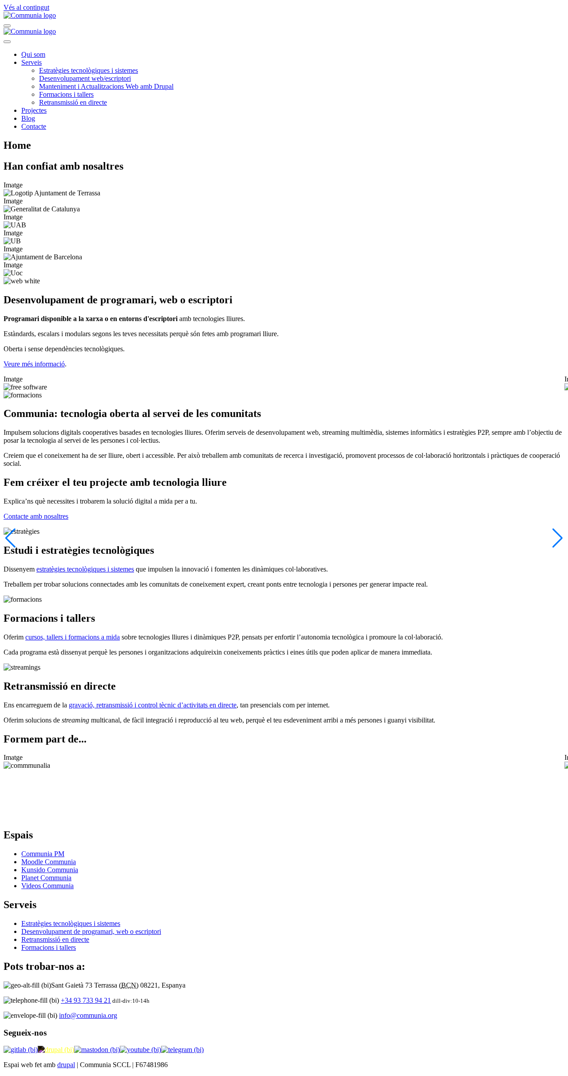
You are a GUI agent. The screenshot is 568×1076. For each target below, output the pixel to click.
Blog (28, 118)
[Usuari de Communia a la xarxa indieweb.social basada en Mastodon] (97, 1049)
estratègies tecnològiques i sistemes (85, 569)
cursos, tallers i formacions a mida (72, 637)
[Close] (7, 41)
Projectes (34, 110)
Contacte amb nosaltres (36, 516)
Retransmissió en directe (73, 102)
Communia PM (42, 854)
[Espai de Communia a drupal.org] (56, 1049)
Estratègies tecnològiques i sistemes (88, 70)
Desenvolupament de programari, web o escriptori (91, 931)
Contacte (33, 126)
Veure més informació (34, 364)
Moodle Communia (48, 862)
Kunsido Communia (49, 870)
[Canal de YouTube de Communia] (140, 1049)
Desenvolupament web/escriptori (85, 78)
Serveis (31, 62)
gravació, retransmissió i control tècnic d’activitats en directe (153, 705)
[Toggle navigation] (7, 25)
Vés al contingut (26, 7)
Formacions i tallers (66, 94)
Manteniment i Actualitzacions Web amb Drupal (106, 86)
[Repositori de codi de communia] (21, 1049)
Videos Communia (47, 885)
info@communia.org (88, 1015)
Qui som (33, 54)
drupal (66, 1064)
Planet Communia (46, 877)
